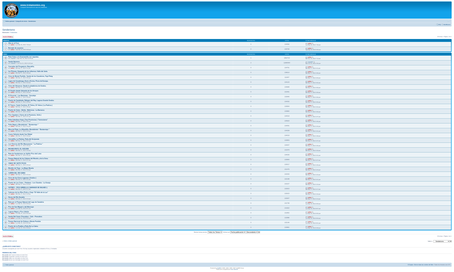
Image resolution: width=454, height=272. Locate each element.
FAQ (439, 24)
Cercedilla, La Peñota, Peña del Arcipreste (23, 139)
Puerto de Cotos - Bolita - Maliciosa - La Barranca (26, 110)
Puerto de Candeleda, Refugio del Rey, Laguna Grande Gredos (31, 100)
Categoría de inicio (21, 21)
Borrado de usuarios (15, 48)
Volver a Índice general (10, 241)
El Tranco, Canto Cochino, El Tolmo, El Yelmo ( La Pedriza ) (30, 105)
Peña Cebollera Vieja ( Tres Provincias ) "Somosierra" (28, 120)
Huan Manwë (234, 269)
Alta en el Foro (13, 43)
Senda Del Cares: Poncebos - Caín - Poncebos (25, 216)
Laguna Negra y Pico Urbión (18, 212)
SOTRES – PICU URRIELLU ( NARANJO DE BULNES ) (27, 187)
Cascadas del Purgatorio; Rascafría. (21, 66)
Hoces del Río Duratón (16, 197)
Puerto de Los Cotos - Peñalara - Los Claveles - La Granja (29, 183)
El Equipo (410, 264)
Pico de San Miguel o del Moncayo (21, 207)
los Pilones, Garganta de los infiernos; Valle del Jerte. (28, 71)
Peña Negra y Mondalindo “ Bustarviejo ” (23, 124)
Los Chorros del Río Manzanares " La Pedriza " (25, 144)
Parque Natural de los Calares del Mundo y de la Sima (28, 158)
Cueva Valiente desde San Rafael (20, 134)
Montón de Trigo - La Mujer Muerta (21, 168)
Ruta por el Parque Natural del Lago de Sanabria (26, 202)
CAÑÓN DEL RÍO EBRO (16, 173)
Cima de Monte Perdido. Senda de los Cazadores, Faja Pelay (30, 76)
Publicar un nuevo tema (7, 36)
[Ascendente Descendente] (253, 232)
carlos (12, 44)
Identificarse (446, 24)
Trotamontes (13, 32)
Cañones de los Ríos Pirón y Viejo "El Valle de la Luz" (28, 192)
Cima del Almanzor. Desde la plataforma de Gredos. (27, 86)
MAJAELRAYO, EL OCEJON (18, 149)
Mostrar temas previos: (201, 232)
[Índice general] (11, 10)
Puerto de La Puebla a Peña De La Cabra (23, 226)
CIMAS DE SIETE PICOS (17, 163)
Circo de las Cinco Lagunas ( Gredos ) (22, 178)
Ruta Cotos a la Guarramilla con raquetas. (23, 57)
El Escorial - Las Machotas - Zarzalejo (22, 95)
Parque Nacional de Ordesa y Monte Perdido (24, 221)
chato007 (13, 58)
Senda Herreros (14, 62)
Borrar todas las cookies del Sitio (423, 264)
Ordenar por (226, 232)
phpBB (219, 268)
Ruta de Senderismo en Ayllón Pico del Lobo (24, 154)
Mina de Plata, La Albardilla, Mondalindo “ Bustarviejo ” (29, 129)
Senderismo (32, 21)
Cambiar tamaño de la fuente (448, 21)
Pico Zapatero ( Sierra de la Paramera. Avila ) (24, 115)
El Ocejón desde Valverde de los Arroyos (23, 91)
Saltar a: (430, 241)
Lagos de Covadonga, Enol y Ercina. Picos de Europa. (28, 81)
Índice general (10, 21)
